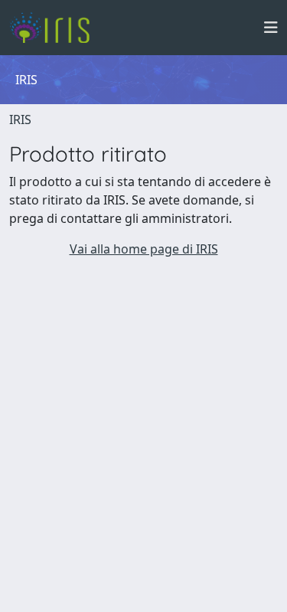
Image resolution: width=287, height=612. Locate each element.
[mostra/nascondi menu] (271, 27)
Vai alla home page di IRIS (144, 249)
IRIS (20, 119)
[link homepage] (55, 27)
